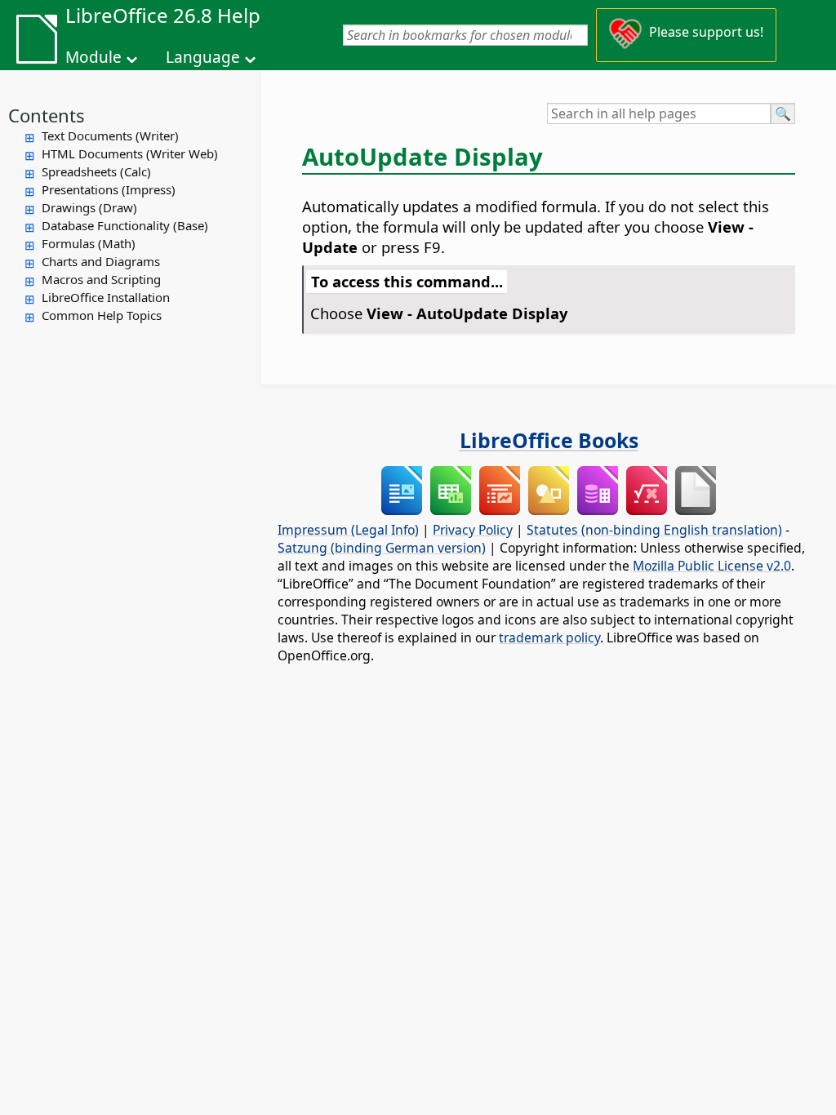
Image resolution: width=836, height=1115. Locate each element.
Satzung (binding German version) (382, 548)
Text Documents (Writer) (110, 135)
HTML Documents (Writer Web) (130, 153)
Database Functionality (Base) (125, 225)
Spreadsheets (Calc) (96, 171)
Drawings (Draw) (89, 207)
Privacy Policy (473, 530)
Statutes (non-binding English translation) (654, 530)
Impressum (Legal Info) (348, 530)
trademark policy (549, 637)
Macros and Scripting (101, 279)
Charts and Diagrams (101, 261)
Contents (46, 115)
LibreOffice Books (549, 440)
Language (203, 57)
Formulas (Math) (89, 243)
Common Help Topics (102, 315)
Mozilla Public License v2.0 (712, 566)
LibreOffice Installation (106, 297)
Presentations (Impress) (109, 189)
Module (93, 57)
